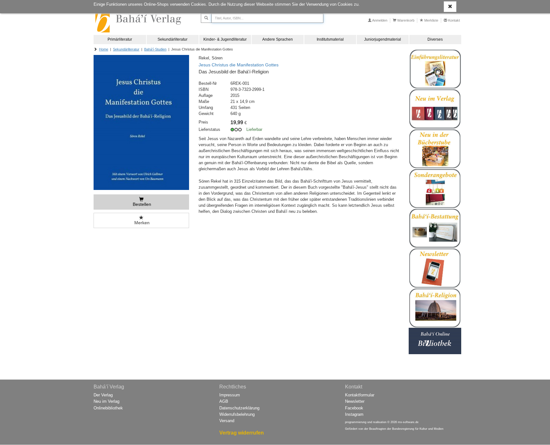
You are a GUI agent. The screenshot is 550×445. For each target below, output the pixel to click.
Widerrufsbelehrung (237, 414)
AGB (223, 401)
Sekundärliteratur (172, 39)
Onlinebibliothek (108, 408)
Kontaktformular (359, 395)
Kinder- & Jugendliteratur (225, 39)
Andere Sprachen (277, 39)
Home (103, 49)
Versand (226, 420)
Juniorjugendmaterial (382, 39)
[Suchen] (206, 18)
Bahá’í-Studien (155, 49)
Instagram (354, 414)
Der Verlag (103, 395)
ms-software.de (408, 422)
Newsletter (354, 401)
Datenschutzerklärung (239, 408)
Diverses (435, 39)
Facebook (354, 408)
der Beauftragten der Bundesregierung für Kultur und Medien (403, 428)
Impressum (229, 395)
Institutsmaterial (330, 39)
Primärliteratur (120, 39)
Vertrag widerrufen (241, 432)
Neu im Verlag (106, 401)
